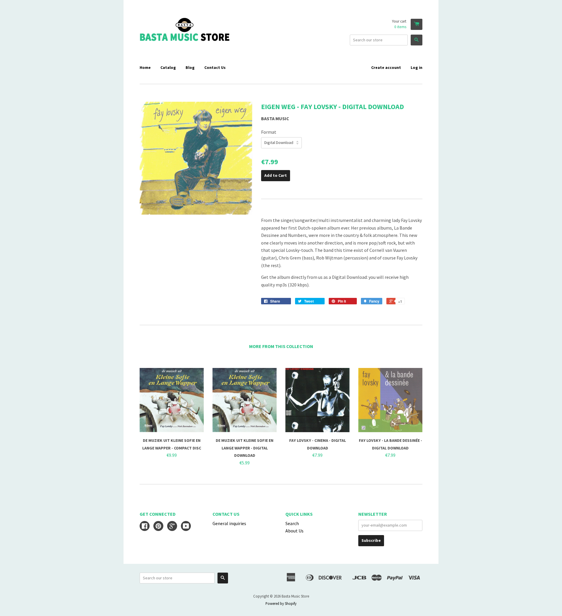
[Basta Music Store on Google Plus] (172, 527)
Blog (190, 67)
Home (145, 67)
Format (268, 132)
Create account (386, 67)
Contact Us (215, 67)
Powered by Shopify (281, 603)
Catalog (168, 67)
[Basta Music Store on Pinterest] (158, 527)
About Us (294, 531)
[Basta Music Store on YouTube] (186, 527)
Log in (416, 67)
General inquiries (229, 523)
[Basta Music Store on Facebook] (145, 527)
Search (292, 523)
